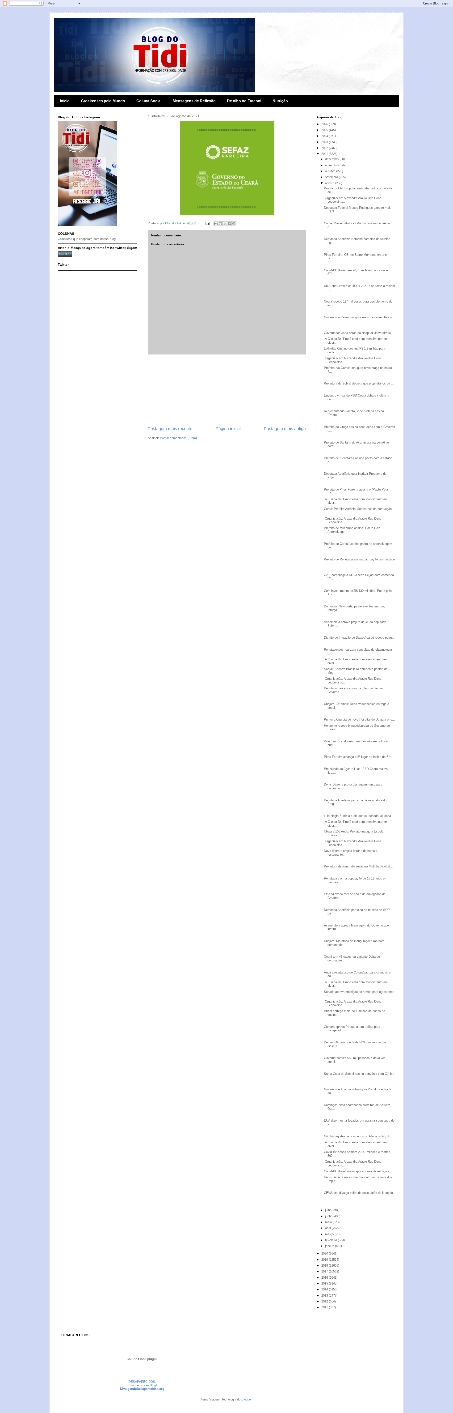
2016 (325, 1277)
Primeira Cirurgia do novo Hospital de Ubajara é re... (359, 719)
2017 (325, 1271)
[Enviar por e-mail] (216, 223)
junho (329, 1216)
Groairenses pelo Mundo (103, 101)
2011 (325, 1307)
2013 (325, 1295)
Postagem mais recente (170, 428)
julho (328, 1210)
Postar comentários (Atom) (178, 438)
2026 (325, 124)
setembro (332, 177)
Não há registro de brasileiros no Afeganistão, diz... (359, 1136)
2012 (325, 1301)
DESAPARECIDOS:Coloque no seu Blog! (142, 1383)
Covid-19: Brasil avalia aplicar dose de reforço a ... (358, 1171)
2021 (325, 154)
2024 (325, 136)
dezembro (332, 159)
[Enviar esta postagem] (207, 223)
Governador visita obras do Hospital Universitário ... (359, 333)
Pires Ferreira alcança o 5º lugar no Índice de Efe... (359, 757)
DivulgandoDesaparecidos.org (142, 1389)
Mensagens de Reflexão (194, 101)
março (330, 1234)
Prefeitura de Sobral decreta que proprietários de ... (359, 383)
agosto (330, 183)
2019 (325, 1259)
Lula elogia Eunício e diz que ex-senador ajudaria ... (359, 816)
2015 (325, 1283)
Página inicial (228, 428)
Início (65, 101)
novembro (332, 165)
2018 (325, 1265)
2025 (325, 130)
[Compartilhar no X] (224, 223)
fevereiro (331, 1240)
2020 (325, 1253)
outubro (330, 171)
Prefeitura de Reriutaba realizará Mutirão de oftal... (358, 866)
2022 (325, 148)
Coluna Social (148, 101)
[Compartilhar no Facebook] (229, 223)
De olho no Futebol (244, 101)
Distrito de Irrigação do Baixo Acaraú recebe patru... (359, 637)
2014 (325, 1289)
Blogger (246, 1399)
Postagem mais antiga (285, 428)
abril (328, 1228)
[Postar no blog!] (220, 223)
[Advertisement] (226, 390)
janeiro (330, 1246)
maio (329, 1222)
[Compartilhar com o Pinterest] (233, 223)
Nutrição (280, 101)
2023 (325, 142)
